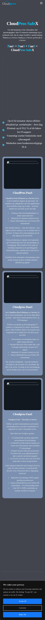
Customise (22, 608)
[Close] (42, 582)
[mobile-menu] (40, 3)
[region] (22, 600)
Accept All (22, 601)
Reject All (22, 615)
